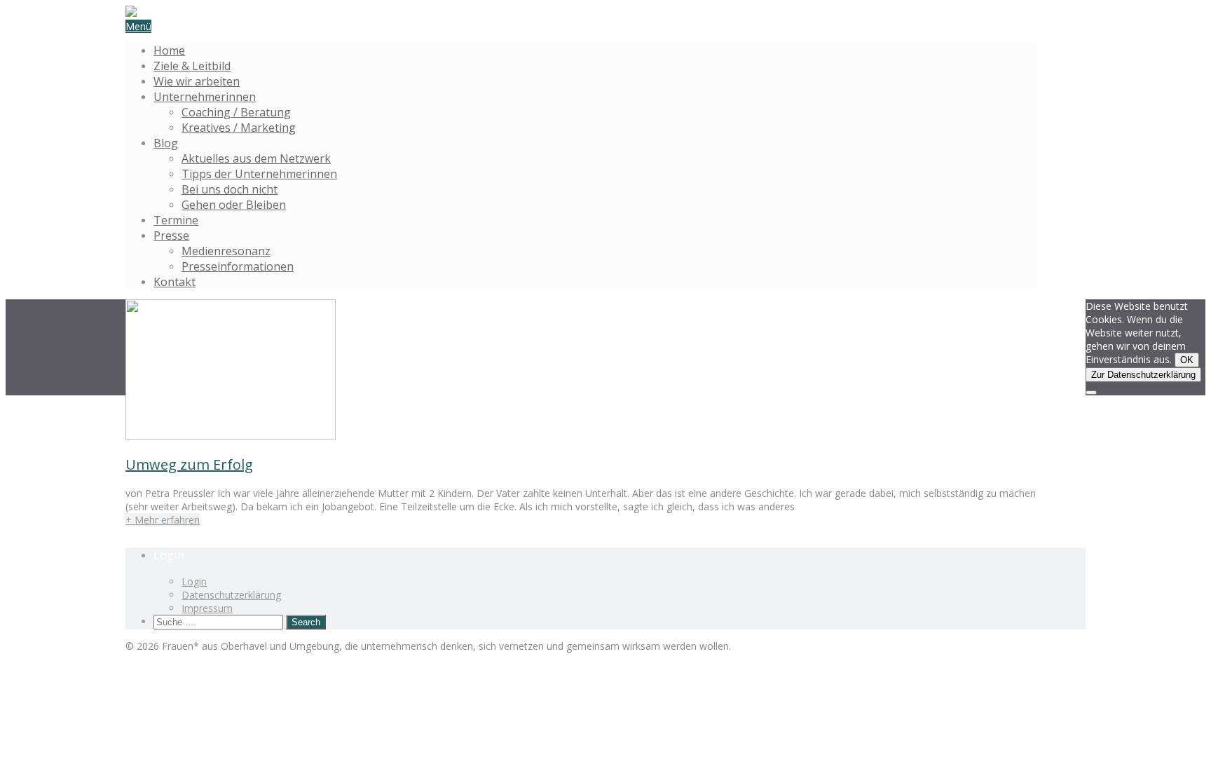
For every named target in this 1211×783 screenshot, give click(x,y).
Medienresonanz (226, 251)
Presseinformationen (238, 266)
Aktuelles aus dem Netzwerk (256, 158)
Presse (171, 235)
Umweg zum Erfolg (189, 464)
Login (194, 581)
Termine (175, 220)
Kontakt (174, 282)
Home (169, 50)
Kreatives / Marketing (239, 127)
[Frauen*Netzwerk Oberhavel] (131, 13)
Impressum (207, 608)
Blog (165, 143)
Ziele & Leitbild (192, 66)
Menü (138, 26)
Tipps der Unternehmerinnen (259, 174)
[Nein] (1091, 392)
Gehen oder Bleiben (234, 204)
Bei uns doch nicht (230, 189)
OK (1186, 360)
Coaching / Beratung (236, 112)
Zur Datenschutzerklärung (1143, 374)
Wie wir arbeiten (196, 81)
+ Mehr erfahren (162, 519)
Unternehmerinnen (204, 96)
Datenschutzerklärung (231, 594)
